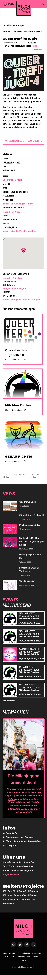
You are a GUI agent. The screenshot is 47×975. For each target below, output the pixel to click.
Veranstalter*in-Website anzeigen (20, 231)
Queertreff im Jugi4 (12, 179)
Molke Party (9, 899)
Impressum (10, 957)
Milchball (21, 891)
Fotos (23, 961)
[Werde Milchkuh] (10, 585)
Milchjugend (9, 953)
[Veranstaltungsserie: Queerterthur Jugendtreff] (24, 359)
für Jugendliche (10, 832)
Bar (20, 613)
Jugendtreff (8, 195)
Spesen (36, 957)
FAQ (5, 845)
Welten (11, 798)
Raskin (32, 967)
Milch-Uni (7, 895)
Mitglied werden (11, 874)
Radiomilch (8, 903)
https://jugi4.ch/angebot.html (18, 203)
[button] (42, 4)
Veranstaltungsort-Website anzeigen (21, 299)
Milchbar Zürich (29, 654)
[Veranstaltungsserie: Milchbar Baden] (25, 410)
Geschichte (8, 866)
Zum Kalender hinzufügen (24, 140)
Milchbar (32, 895)
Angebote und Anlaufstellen (27, 841)
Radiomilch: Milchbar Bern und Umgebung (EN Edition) (31, 541)
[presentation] (22, 329)
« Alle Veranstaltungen (13, 25)
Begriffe (12, 845)
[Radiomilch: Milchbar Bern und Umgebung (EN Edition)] (10, 542)
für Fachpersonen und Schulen (18, 837)
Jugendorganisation (12, 862)
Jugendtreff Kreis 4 (12, 211)
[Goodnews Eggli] (10, 506)
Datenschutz (24, 957)
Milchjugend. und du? (29, 524)
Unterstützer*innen (25, 866)
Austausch (24, 648)
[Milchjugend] (23, 8)
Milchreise (33, 891)
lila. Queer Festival (26, 899)
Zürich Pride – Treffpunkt (31, 514)
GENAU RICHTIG (18, 456)
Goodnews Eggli (27, 501)
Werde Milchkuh (27, 580)
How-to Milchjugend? (22, 870)
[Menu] (8, 4)
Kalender (36, 953)
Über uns (14, 857)
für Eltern (7, 841)
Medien (6, 870)
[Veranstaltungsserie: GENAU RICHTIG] (24, 461)
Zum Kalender (9, 700)
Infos (9, 828)
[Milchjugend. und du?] (10, 529)
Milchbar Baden (18, 405)
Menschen (29, 862)
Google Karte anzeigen (14, 288)
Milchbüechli (9, 891)
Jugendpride (20, 895)
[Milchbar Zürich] (10, 654)
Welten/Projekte (23, 886)
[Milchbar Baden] (10, 619)
